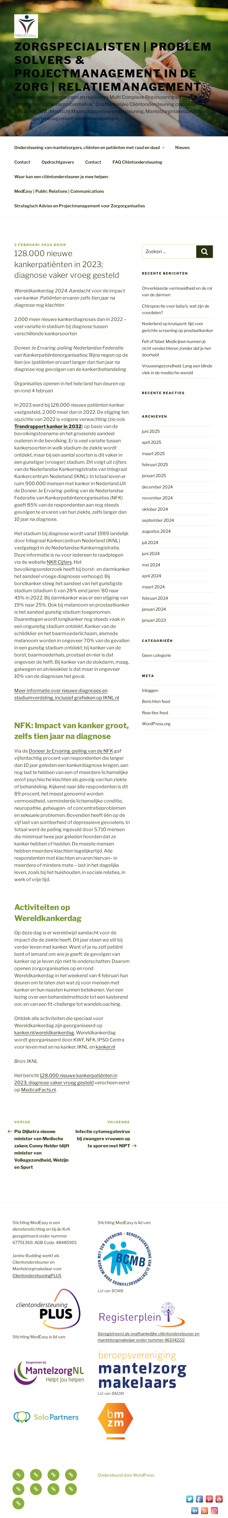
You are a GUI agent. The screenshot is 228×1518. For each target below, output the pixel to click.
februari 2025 (155, 464)
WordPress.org (156, 723)
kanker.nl (105, 1047)
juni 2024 (151, 553)
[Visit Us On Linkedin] (195, 1514)
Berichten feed (156, 701)
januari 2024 (154, 609)
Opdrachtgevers (58, 162)
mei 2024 (151, 564)
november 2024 (157, 497)
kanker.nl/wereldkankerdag (44, 1033)
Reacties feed (155, 712)
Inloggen (150, 690)
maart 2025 (153, 453)
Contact (22, 162)
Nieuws (182, 147)
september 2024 (158, 520)
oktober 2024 (155, 509)
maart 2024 (153, 586)
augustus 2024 (156, 531)
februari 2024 (155, 598)
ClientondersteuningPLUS (36, 1275)
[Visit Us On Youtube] (219, 1502)
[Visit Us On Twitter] (189, 1502)
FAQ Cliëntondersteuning (137, 162)
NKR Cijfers (59, 562)
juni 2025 (151, 431)
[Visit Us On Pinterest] (209, 1502)
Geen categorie (156, 655)
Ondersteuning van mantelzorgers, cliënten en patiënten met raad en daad (87, 147)
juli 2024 (150, 542)
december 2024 (157, 486)
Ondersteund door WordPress (126, 1475)
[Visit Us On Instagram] (214, 1514)
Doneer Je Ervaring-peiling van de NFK (71, 751)
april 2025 (151, 442)
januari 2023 (154, 620)
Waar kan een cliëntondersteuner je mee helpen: (61, 176)
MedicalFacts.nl (38, 1090)
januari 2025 (154, 475)
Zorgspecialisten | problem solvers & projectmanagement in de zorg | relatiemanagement (113, 66)
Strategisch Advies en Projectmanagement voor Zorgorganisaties (79, 205)
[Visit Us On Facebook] (199, 1502)
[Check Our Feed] (204, 1514)
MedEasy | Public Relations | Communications (59, 191)
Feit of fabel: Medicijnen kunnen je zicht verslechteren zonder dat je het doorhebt (176, 348)
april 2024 (151, 575)
